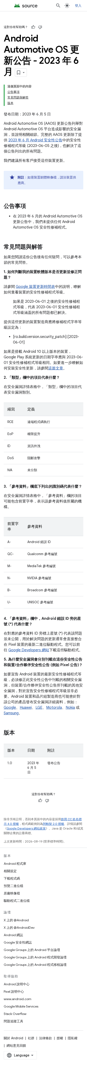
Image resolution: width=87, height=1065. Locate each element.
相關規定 (10, 871)
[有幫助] (33, 27)
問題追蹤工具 (13, 1021)
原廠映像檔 (12, 893)
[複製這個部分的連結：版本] (19, 733)
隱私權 (72, 1038)
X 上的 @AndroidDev (19, 927)
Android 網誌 (13, 935)
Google (10, 707)
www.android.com (17, 999)
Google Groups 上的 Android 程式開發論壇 (35, 957)
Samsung (11, 713)
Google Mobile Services (21, 1006)
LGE (38, 707)
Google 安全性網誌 (18, 942)
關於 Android (13, 1038)
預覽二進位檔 (13, 886)
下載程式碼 (12, 878)
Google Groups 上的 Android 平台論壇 (32, 950)
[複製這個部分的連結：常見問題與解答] (47, 247)
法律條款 (45, 1038)
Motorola (54, 707)
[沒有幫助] (40, 27)
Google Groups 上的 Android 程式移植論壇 (35, 965)
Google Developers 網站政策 (26, 828)
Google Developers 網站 (28, 650)
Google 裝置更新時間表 (35, 286)
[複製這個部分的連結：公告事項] (30, 206)
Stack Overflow (15, 1014)
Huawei (26, 707)
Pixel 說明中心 (14, 991)
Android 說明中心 (16, 984)
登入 (78, 5)
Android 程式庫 (15, 864)
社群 (31, 1038)
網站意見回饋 (16, 1045)
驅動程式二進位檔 (17, 901)
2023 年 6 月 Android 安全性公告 (35, 140)
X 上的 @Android (16, 920)
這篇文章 (55, 368)
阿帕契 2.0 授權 (53, 824)
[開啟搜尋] (58, 5)
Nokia (70, 707)
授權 (60, 1038)
